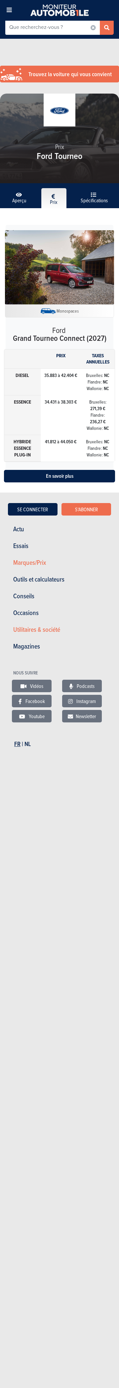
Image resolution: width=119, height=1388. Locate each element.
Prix (54, 202)
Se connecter (32, 509)
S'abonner (86, 509)
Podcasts (85, 686)
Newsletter (86, 716)
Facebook (34, 701)
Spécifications (94, 200)
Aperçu (19, 200)
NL (27, 743)
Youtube (36, 716)
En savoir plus (59, 476)
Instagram (85, 701)
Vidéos (36, 686)
